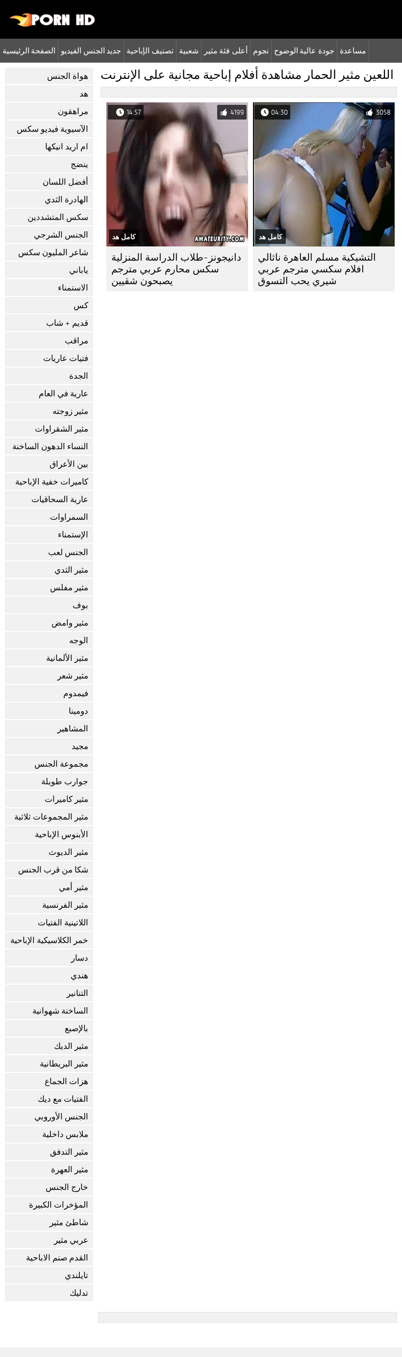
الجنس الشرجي (61, 235)
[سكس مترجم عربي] (53, 24)
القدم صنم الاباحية (57, 1257)
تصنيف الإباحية (149, 50)
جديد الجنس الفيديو (91, 50)
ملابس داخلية (65, 1134)
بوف (80, 605)
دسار (79, 958)
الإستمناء (73, 534)
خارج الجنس (67, 1187)
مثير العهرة (69, 1169)
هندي (79, 975)
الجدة (78, 376)
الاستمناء (73, 287)
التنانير (77, 993)
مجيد (80, 746)
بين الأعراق (69, 464)
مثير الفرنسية (65, 905)
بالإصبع (76, 1028)
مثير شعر (72, 675)
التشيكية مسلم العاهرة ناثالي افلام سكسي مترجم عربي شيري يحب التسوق (317, 269)
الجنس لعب (68, 552)
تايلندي (76, 1275)
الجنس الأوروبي (61, 1116)
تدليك (79, 1293)
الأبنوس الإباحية (61, 834)
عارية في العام (63, 393)
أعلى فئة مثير (226, 50)
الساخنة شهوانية (60, 1011)
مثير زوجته (70, 411)
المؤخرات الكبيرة (58, 1205)
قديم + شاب (67, 323)
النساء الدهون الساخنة (50, 446)
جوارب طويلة (64, 781)
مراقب (76, 340)
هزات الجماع (66, 1081)
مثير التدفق (69, 1152)
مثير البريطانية (64, 1063)
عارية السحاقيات (59, 499)
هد (83, 93)
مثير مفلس (69, 587)
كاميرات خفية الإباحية (51, 481)
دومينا (78, 711)
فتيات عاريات (65, 358)
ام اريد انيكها (66, 146)
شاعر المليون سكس (53, 252)
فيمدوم (75, 693)
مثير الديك (71, 1046)
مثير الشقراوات (61, 429)
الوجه (78, 640)
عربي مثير (71, 1240)
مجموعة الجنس (61, 764)
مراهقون (73, 111)
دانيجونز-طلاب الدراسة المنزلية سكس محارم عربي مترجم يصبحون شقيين (176, 269)
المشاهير (72, 728)
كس (81, 305)
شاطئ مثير (69, 1222)
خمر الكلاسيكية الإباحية (49, 940)
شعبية (189, 50)
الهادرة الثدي (66, 199)
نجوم (261, 50)
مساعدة (353, 50)
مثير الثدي (71, 570)
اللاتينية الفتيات (63, 922)
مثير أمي (73, 887)
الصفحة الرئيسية (28, 50)
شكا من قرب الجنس (53, 869)
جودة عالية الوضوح (304, 50)
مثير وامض (69, 623)
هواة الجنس (67, 76)
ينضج (79, 164)
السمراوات (69, 517)
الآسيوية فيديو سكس (52, 129)
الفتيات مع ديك (63, 1099)
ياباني (78, 270)
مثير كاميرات (66, 799)
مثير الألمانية (67, 658)
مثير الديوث (68, 852)
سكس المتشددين (57, 217)
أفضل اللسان (65, 182)
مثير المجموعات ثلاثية (51, 817)
